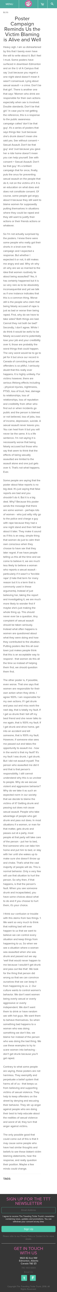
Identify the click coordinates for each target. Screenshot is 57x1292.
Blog (5, 12)
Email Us (28, 1272)
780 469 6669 (28, 1267)
